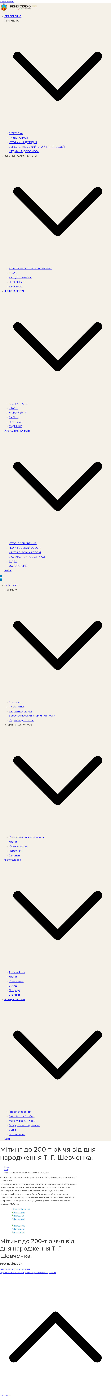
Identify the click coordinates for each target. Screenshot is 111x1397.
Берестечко (12, 16)
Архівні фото (18, 403)
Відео (13, 561)
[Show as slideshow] (21, 1209)
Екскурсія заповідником (27, 556)
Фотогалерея (18, 565)
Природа (15, 421)
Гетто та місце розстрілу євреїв (15, 1269)
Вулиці (14, 417)
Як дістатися (18, 137)
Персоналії (17, 282)
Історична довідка (23, 142)
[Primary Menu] (1, 576)
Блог (7, 570)
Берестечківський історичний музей (37, 146)
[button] (57, 128)
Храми (13, 273)
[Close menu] (1, 579)
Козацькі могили (14, 999)
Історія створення (23, 543)
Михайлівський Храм (25, 552)
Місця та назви (20, 277)
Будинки (15, 286)
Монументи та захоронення (30, 268)
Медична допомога (24, 151)
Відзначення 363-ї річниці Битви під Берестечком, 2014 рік (28, 1273)
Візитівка (16, 133)
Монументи (18, 412)
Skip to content (7, 2)
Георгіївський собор (24, 547)
